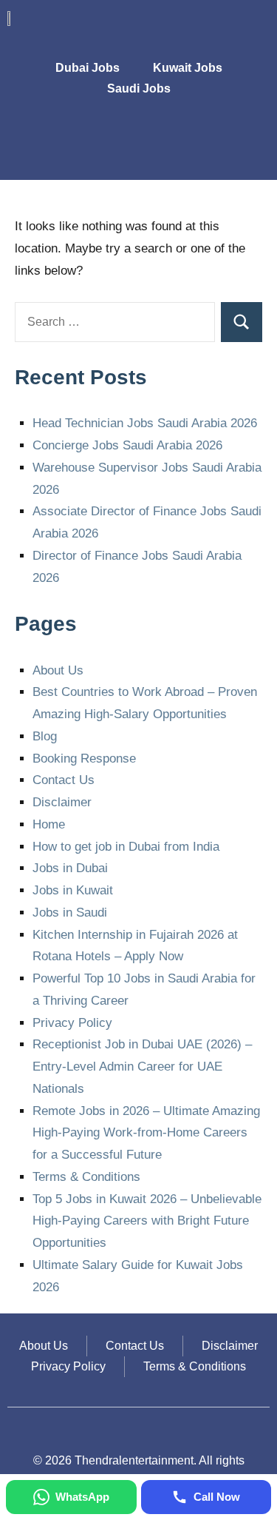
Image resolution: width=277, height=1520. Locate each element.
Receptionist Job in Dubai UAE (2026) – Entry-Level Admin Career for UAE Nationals (142, 1066)
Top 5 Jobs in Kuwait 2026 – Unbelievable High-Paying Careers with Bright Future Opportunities (147, 1221)
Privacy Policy (72, 1023)
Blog (45, 736)
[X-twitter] (207, 147)
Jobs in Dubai (70, 868)
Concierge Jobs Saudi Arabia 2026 (127, 445)
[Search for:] (115, 322)
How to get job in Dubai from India (126, 847)
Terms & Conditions (86, 1177)
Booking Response (84, 758)
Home (49, 824)
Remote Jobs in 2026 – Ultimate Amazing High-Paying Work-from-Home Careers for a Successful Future (146, 1133)
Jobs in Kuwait (73, 890)
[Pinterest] (251, 147)
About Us (58, 670)
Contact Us (64, 780)
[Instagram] (164, 147)
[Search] (241, 322)
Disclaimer (62, 802)
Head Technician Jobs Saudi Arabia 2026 (145, 423)
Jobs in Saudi (70, 912)
